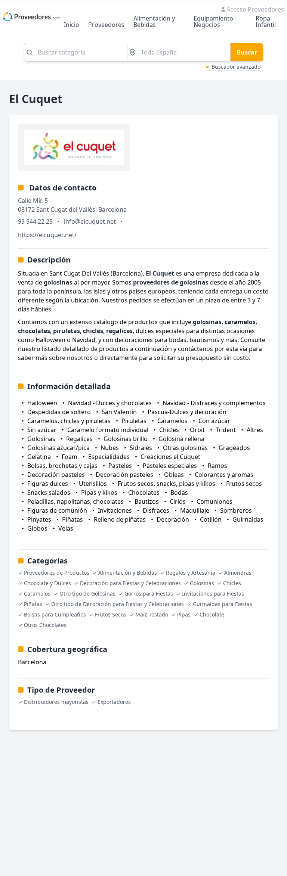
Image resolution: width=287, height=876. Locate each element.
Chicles (232, 583)
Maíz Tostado (151, 614)
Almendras (237, 572)
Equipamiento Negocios (213, 22)
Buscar (247, 52)
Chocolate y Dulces (47, 583)
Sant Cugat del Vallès (65, 209)
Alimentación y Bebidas (154, 22)
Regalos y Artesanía (190, 572)
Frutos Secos (110, 614)
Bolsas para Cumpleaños (55, 614)
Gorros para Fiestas (148, 593)
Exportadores (114, 701)
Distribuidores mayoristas (56, 701)
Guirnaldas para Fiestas (222, 604)
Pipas (184, 614)
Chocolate (212, 614)
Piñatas (33, 604)
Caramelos (37, 593)
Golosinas (202, 583)
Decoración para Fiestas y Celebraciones (130, 583)
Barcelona (112, 209)
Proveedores (106, 25)
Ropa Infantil (266, 22)
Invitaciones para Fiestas (213, 593)
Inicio (71, 25)
